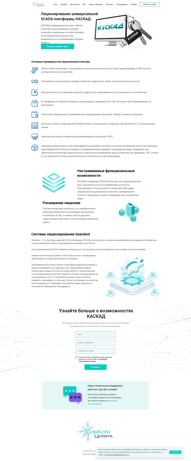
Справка (134, 4)
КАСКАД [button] (64, 4)
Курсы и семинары (96, 4)
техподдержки (94, 404)
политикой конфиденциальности (116, 455)
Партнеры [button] (109, 4)
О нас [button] (55, 4)
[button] (150, 4)
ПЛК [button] (84, 4)
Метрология (74, 4)
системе (113, 400)
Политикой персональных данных (93, 360)
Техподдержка (121, 4)
